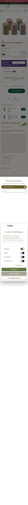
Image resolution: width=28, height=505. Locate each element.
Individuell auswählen (14, 273)
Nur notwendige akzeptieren (14, 278)
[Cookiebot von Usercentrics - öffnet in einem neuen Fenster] (7, 226)
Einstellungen (19, 265)
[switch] (22, 253)
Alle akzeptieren (14, 269)
